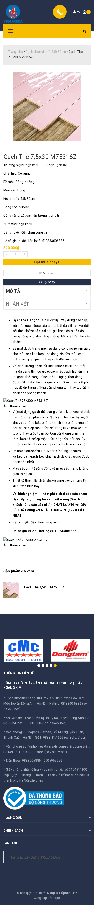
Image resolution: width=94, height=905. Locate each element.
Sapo (56, 898)
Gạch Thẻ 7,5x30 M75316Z (44, 587)
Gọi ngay (48, 282)
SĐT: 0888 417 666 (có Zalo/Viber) (60, 737)
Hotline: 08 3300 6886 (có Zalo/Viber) (38, 723)
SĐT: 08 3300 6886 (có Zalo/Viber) (41, 752)
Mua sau (49, 273)
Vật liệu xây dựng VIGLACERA (35, 857)
